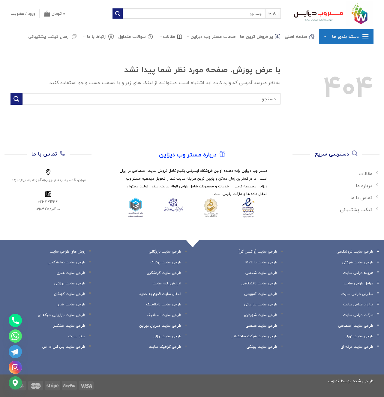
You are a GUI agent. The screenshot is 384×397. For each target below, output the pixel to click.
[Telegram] (15, 351)
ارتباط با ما (96, 36)
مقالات (169, 36)
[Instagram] (15, 367)
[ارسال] (117, 13)
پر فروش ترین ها (256, 36)
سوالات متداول (132, 36)
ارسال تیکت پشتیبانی (49, 36)
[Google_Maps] (15, 382)
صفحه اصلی (296, 36)
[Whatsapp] (15, 336)
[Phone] (15, 320)
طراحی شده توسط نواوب (351, 381)
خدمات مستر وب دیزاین (213, 36)
